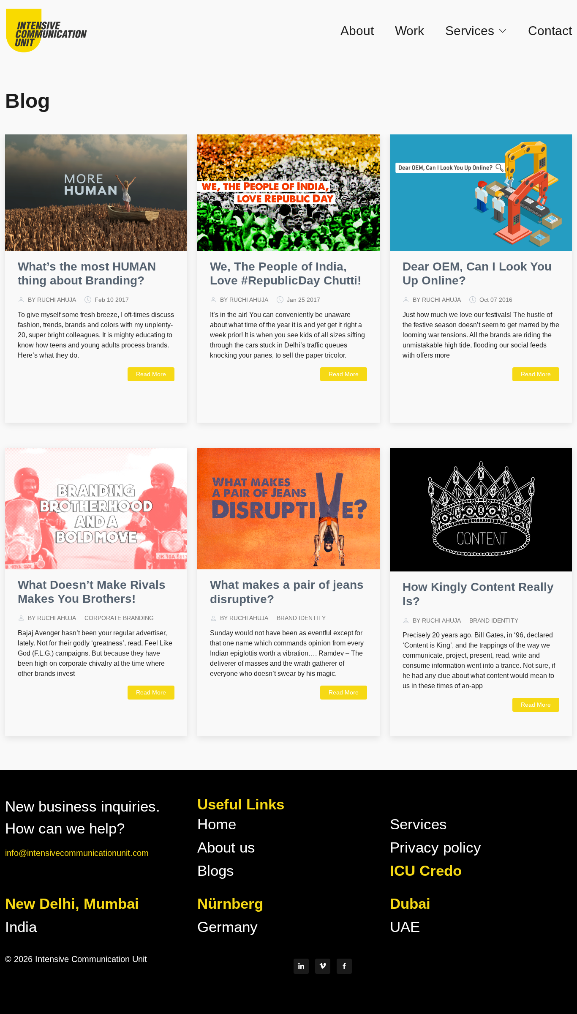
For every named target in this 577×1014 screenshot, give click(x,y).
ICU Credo (426, 870)
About (357, 31)
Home (216, 824)
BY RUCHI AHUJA (52, 299)
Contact (550, 31)
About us (226, 847)
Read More (151, 374)
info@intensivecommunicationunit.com (77, 853)
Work (409, 31)
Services (418, 824)
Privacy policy (435, 847)
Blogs (215, 870)
